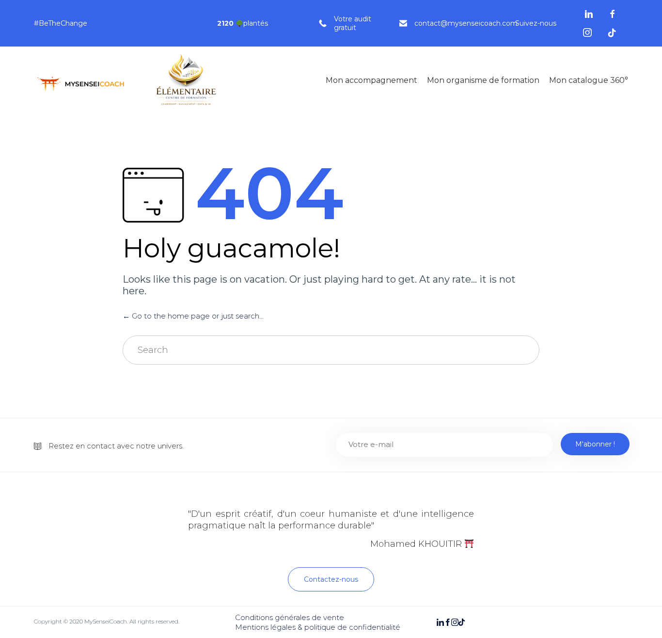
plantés (242, 23)
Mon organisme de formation (483, 80)
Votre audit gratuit (352, 23)
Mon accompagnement (371, 80)
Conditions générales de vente (289, 617)
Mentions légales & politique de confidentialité (317, 627)
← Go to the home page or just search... (193, 315)
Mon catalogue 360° (588, 80)
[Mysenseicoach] (131, 80)
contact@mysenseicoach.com (466, 23)
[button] (331, 579)
